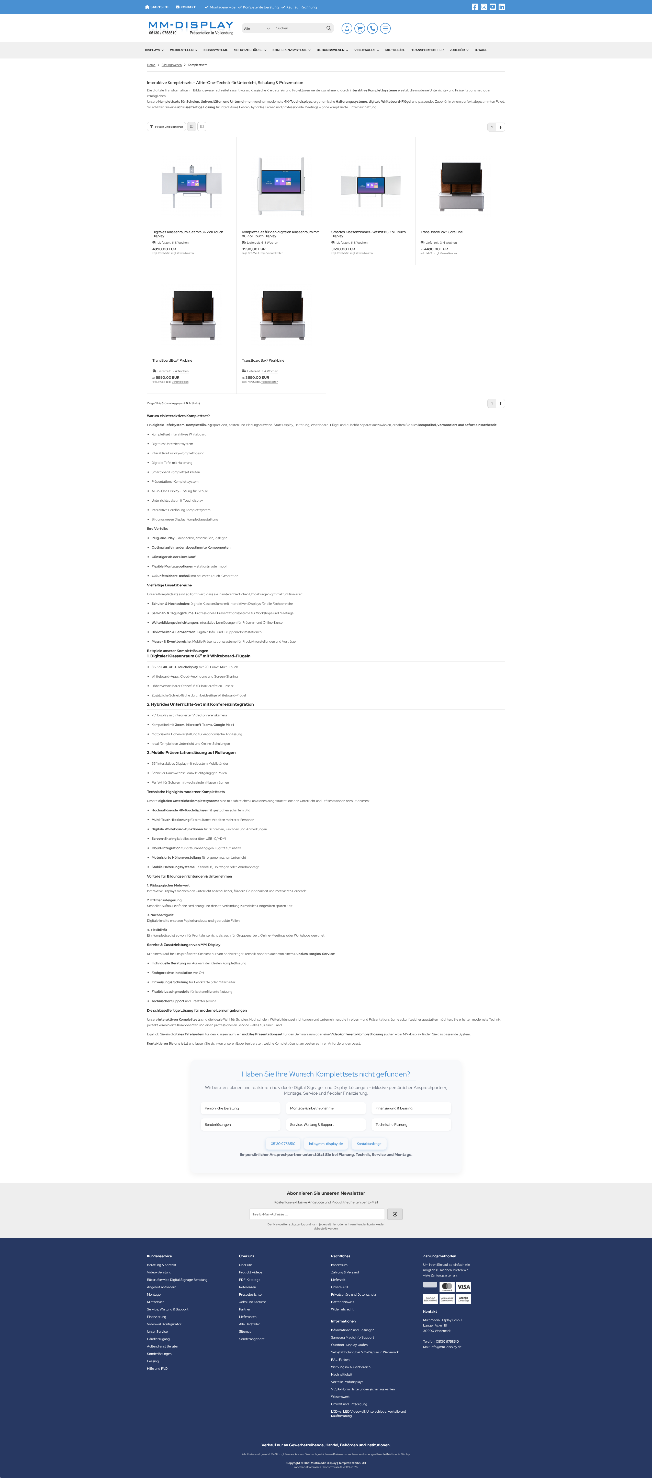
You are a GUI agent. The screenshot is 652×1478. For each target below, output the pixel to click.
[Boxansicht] (191, 126)
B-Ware (481, 50)
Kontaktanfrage (369, 1143)
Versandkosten (185, 253)
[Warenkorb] (359, 28)
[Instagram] (484, 6)
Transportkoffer (427, 50)
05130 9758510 (283, 1143)
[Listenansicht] (201, 126)
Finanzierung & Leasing (394, 1108)
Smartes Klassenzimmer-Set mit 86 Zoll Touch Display (368, 234)
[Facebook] (475, 6)
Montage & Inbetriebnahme (312, 1108)
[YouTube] (493, 6)
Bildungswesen (330, 50)
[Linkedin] (502, 6)
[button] (257, 28)
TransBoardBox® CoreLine (442, 232)
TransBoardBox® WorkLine (263, 360)
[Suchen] (329, 28)
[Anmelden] (347, 28)
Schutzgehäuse (248, 50)
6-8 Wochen (180, 243)
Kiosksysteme (216, 50)
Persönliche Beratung (222, 1108)
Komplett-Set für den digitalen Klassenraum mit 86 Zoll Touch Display (280, 234)
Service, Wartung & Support (312, 1124)
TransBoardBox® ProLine (172, 360)
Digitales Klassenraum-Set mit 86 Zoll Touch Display (187, 234)
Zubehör (457, 50)
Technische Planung (391, 1124)
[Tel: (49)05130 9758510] (372, 28)
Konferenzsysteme (290, 50)
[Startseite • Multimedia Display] (190, 28)
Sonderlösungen (218, 1124)
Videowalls (364, 50)
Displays (152, 50)
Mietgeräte (395, 50)
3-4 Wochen (448, 243)
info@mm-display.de (326, 1143)
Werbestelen (182, 50)
